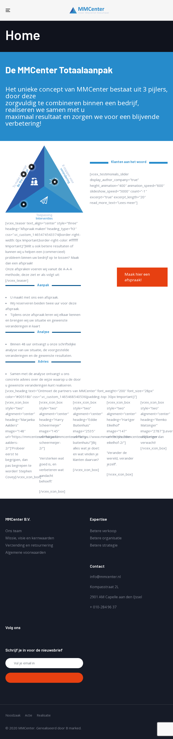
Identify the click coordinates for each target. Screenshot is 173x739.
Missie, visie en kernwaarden (29, 538)
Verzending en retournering (29, 545)
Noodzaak (12, 715)
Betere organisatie (106, 538)
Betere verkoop (103, 530)
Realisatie (44, 715)
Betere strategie (104, 545)
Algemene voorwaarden (25, 552)
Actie (28, 715)
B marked (73, 728)
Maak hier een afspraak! (137, 277)
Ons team (13, 530)
